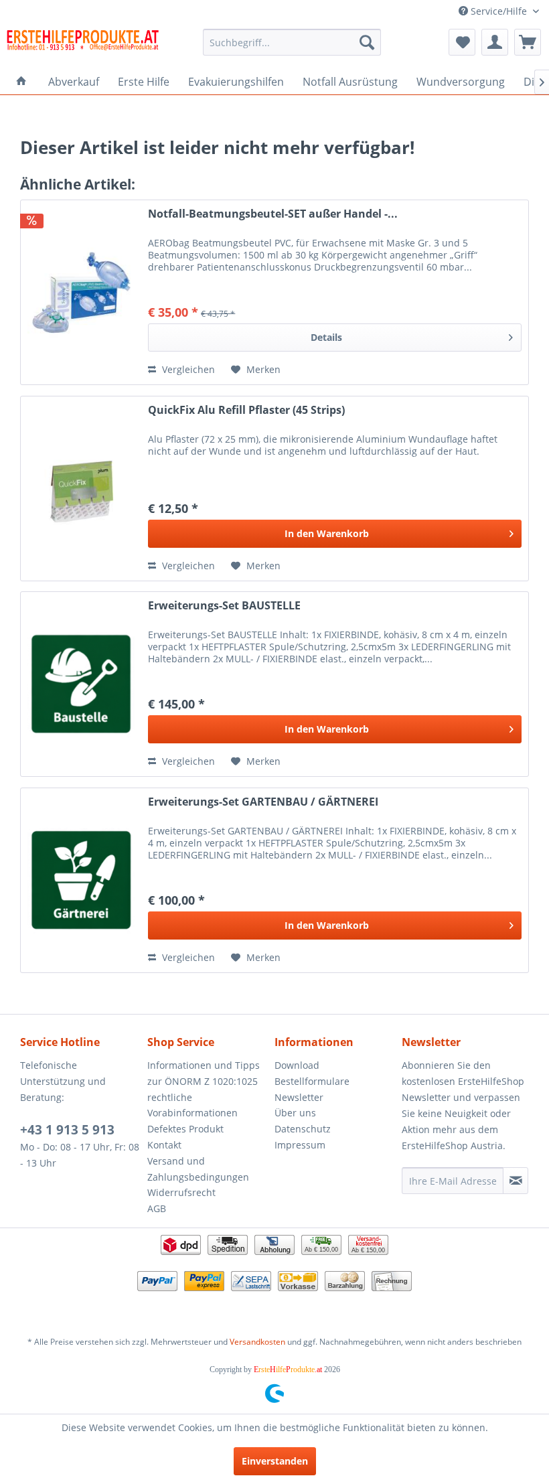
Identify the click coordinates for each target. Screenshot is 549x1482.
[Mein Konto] (494, 42)
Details (326, 337)
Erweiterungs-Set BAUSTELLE (224, 606)
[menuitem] (292, 42)
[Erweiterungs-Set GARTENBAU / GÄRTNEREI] (81, 880)
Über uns (295, 1112)
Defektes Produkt (185, 1128)
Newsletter (298, 1097)
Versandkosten (257, 1341)
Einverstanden (275, 1461)
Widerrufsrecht (181, 1192)
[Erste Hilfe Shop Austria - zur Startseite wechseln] (83, 45)
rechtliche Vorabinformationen (192, 1105)
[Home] (21, 81)
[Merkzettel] (462, 42)
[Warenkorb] (527, 42)
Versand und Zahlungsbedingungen (198, 1169)
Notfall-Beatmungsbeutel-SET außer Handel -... (273, 214)
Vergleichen (187, 369)
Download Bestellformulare (311, 1073)
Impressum (299, 1144)
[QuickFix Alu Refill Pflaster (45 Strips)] (81, 488)
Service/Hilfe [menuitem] (499, 11)
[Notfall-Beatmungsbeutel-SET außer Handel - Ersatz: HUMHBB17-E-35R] (81, 292)
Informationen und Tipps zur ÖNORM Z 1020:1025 (203, 1073)
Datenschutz (302, 1128)
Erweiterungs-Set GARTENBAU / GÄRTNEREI (263, 802)
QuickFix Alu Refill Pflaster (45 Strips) (246, 410)
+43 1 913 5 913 (67, 1129)
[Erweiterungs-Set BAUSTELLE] (81, 684)
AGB (156, 1208)
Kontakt (164, 1144)
